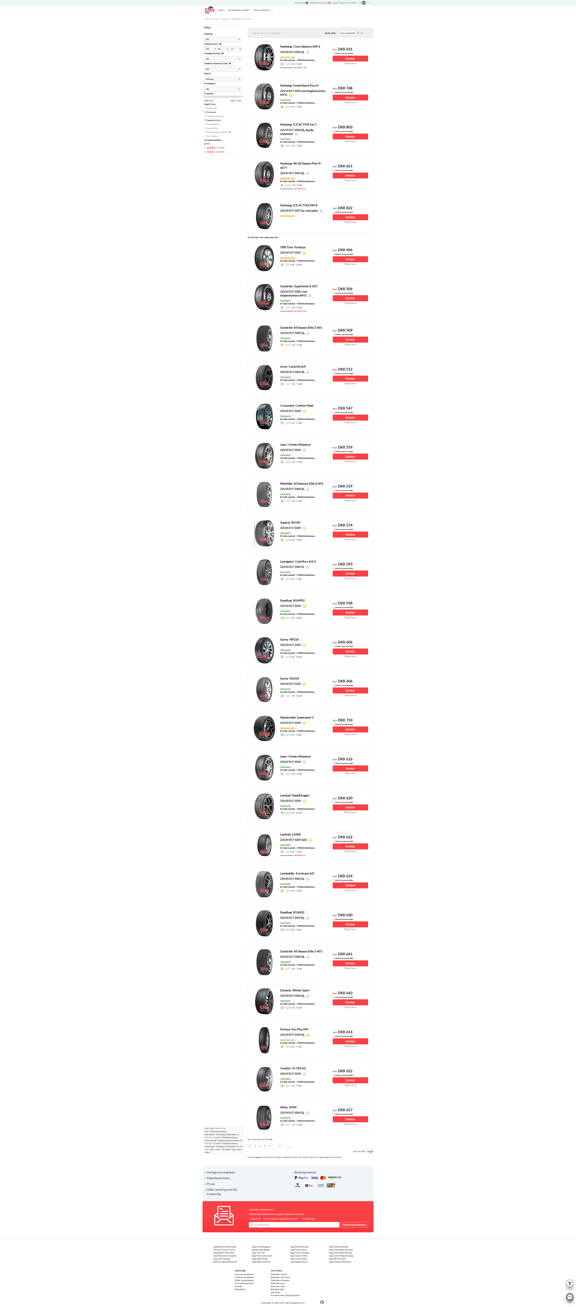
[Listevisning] (358, 33)
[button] (570, 1283)
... (275, 1146)
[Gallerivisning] (362, 33)
